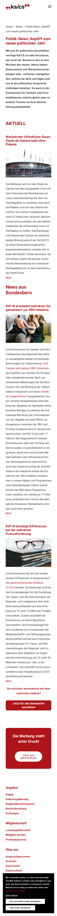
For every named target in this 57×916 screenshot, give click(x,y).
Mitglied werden (16, 834)
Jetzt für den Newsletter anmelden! (29, 705)
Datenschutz (14, 870)
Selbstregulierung (17, 799)
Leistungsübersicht (18, 830)
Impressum (13, 865)
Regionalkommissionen (20, 803)
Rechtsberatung (16, 808)
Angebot (12, 788)
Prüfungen (12, 813)
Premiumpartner (16, 839)
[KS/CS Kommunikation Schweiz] (18, 6)
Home (9, 26)
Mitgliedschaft (16, 823)
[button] (49, 6)
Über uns (12, 850)
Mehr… (9, 277)
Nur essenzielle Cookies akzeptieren (25, 901)
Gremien (11, 861)
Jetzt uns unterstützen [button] (28, 756)
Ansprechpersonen (18, 856)
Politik (9, 794)
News (19, 26)
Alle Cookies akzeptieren (20, 908)
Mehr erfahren (12, 896)
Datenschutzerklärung (15, 891)
